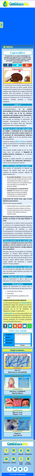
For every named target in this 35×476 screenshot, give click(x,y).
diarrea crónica (19, 142)
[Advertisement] (17, 26)
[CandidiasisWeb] (19, 7)
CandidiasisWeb (25, 303)
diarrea (5, 148)
